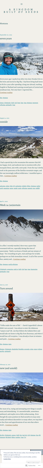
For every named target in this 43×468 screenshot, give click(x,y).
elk (14, 186)
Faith (12, 103)
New (37, 435)
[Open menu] (21, 4)
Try (25, 437)
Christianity (7, 103)
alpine (7, 186)
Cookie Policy (7, 459)
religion (40, 349)
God (16, 103)
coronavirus (10, 269)
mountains (6, 188)
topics (9, 344)
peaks (19, 188)
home (18, 103)
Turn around (6, 288)
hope (22, 103)
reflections (2, 105)
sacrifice (2, 351)
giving (31, 349)
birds (11, 186)
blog (1, 98)
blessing (2, 349)
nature (11, 188)
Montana (5, 98)
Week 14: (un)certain (10, 205)
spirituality (9, 105)
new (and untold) (8, 368)
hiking (28, 186)
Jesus (25, 103)
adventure (2, 186)
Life (29, 435)
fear (21, 435)
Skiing (13, 437)
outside (4, 121)
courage (14, 435)
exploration (18, 186)
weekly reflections (13, 264)
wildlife (38, 188)
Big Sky (2, 435)
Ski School (8, 437)
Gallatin (24, 186)
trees (34, 188)
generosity (26, 349)
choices (2, 103)
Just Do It (24, 435)
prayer (35, 349)
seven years (6, 38)
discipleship (15, 349)
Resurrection (34, 269)
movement (35, 103)
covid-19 (16, 269)
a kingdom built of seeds (21, 11)
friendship (21, 349)
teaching (17, 437)
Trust (13, 105)
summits (30, 188)
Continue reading (6, 92)
